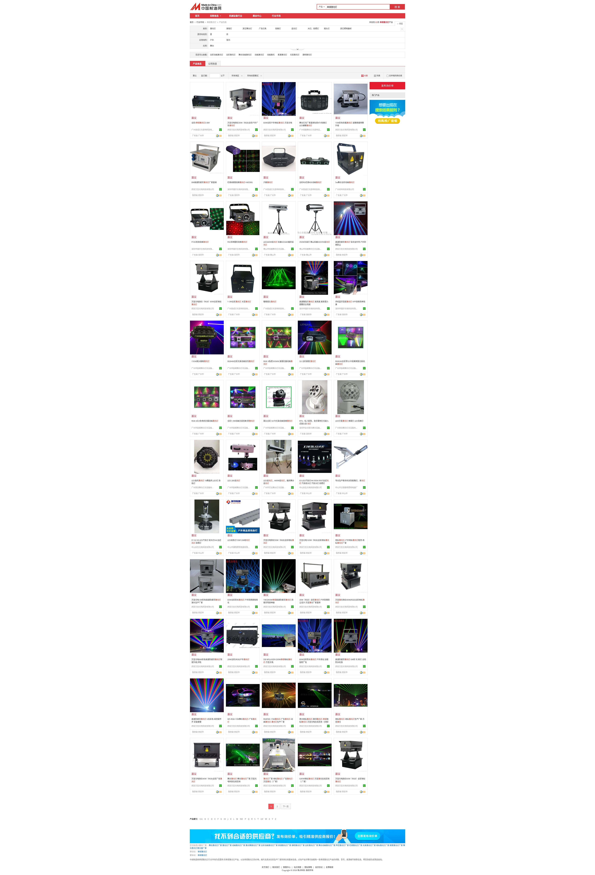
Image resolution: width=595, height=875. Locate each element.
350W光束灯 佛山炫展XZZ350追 (314, 242)
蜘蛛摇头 (269, 301)
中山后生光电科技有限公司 (310, 487)
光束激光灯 (294, 54)
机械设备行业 (235, 15)
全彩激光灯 (231, 54)
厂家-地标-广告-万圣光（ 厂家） (278, 780)
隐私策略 (308, 867)
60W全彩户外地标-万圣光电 (277, 122)
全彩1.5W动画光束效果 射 (241, 421)
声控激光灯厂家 (342, 845)
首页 (197, 15)
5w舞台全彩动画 (345, 182)
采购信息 (214, 15)
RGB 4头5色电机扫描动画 (205, 421)
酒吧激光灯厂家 (298, 845)
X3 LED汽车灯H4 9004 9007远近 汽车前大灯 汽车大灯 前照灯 (314, 482)
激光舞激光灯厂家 (253, 845)
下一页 (286, 806)
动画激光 (271, 54)
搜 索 (397, 7)
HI (225, 819)
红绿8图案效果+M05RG (240, 182)
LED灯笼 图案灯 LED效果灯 (349, 421)
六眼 (268, 182)
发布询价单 (387, 85)
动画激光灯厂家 (238, 845)
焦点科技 (301, 870)
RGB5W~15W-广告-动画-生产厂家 (278, 720)
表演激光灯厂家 (284, 845)
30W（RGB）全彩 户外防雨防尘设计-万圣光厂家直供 (314, 601)
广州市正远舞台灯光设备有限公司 (275, 487)
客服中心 (287, 867)
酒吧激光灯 (307, 54)
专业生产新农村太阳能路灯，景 (350, 480)
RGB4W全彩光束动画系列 (240, 361)
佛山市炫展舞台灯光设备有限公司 (275, 249)
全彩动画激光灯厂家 (269, 845)
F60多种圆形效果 (237, 242)
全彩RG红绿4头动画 (310, 182)
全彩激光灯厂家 (311, 845)
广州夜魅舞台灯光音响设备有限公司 (311, 129)
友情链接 (329, 867)
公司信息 (212, 63)
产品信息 (197, 63)
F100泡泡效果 (200, 242)
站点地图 (297, 867)
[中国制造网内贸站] (206, 6)
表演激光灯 (282, 54)
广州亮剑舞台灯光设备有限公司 (347, 428)
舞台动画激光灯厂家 (327, 845)
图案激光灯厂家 (396, 845)
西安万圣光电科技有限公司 (238, 129)
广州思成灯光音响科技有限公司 (203, 129)
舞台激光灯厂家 (215, 845)
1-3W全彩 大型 (239, 301)
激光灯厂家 (227, 845)
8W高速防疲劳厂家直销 (204, 182)
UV (262, 819)
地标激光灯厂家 (382, 845)
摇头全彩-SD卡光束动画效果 (278, 421)
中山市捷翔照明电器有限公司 (239, 547)
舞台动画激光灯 (245, 54)
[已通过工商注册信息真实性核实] (220, 129)
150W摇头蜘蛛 (200, 361)
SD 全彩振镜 (307, 361)
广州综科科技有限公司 (344, 189)
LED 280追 (233, 480)
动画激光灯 (259, 54)
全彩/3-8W (201, 122)
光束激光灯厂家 (369, 845)
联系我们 (276, 867)
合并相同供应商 (395, 75)
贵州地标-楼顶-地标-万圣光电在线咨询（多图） (314, 720)
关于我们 (265, 867)
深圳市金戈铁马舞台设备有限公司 (311, 428)
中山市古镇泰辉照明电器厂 (346, 487)
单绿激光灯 (202, 851)
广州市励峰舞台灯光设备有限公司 (203, 368)
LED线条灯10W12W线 (238, 540)
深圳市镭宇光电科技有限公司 (239, 189)
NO (241, 819)
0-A (201, 819)
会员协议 (319, 867)
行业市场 (276, 15)
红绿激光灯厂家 (355, 845)
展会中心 (257, 15)
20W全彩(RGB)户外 (238, 659)
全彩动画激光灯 (216, 54)
